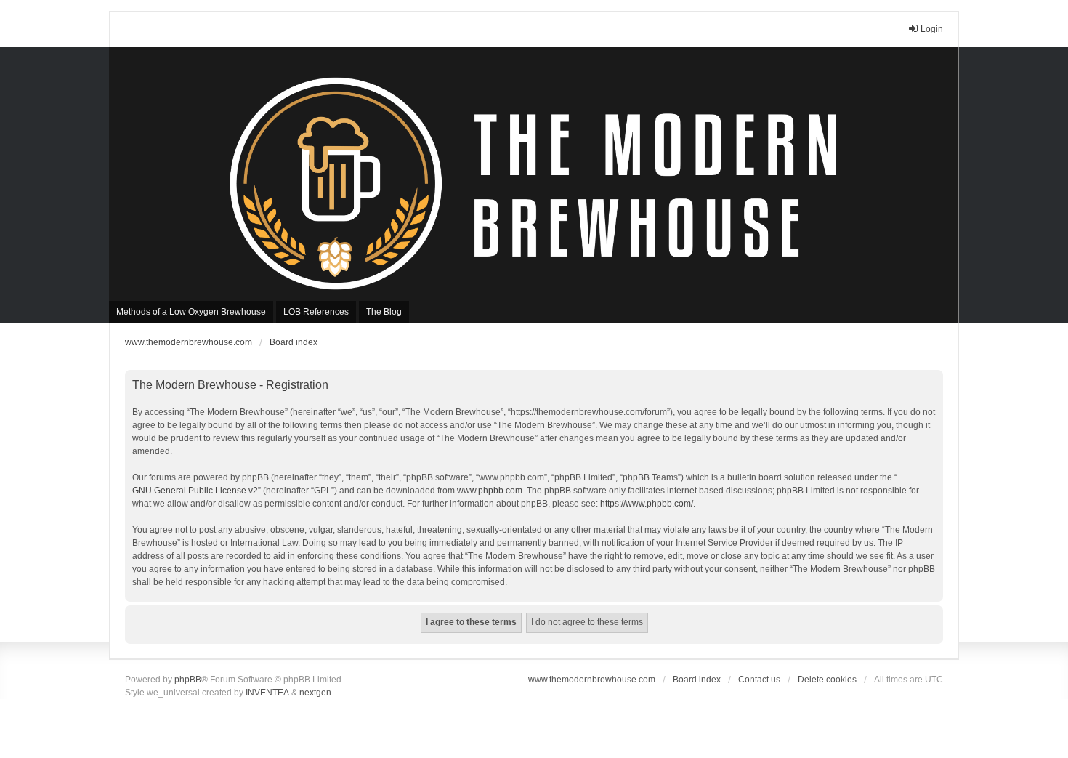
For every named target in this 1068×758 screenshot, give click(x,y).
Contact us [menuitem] (759, 679)
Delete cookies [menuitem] (827, 679)
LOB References (316, 312)
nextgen (315, 693)
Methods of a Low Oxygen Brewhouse (191, 312)
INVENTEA (267, 693)
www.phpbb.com (489, 490)
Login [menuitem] (932, 29)
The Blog (384, 312)
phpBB (187, 679)
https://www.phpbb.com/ (646, 504)
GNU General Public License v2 (195, 490)
